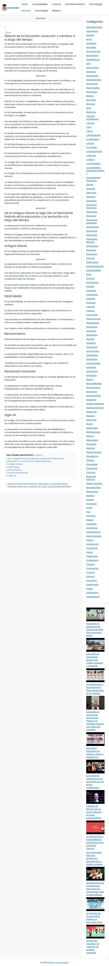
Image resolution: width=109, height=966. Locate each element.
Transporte (92, 568)
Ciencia (90, 123)
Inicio (25, 4)
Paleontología (93, 452)
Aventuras (91, 91)
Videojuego (92, 592)
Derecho (90, 196)
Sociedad (91, 523)
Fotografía (92, 314)
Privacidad (92, 464)
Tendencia (92, 548)
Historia (26, 10)
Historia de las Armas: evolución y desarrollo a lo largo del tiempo (37, 483)
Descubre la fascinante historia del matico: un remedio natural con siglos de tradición (95, 720)
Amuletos (91, 43)
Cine (88, 127)
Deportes (91, 192)
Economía (91, 230)
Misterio (90, 415)
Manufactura (93, 387)
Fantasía (91, 290)
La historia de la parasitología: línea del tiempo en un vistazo (95, 689)
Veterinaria (92, 584)
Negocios (91, 444)
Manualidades (94, 383)
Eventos (90, 278)
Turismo (90, 572)
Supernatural (93, 531)
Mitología (91, 419)
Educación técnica (91, 240)
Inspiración (92, 355)
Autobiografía (93, 79)
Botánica (91, 112)
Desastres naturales (91, 221)
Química (90, 472)
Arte (88, 63)
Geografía (91, 326)
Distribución (92, 226)
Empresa (91, 250)
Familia (90, 286)
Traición (90, 564)
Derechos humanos (91, 206)
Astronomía (92, 67)
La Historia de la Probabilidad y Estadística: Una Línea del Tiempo (94, 842)
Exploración (92, 282)
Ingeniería (91, 347)
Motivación (92, 427)
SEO (88, 511)
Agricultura (92, 31)
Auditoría (91, 71)
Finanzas (91, 302)
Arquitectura (93, 59)
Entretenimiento (75, 4)
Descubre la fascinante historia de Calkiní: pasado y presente (94, 659)
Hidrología (91, 334)
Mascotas (91, 391)
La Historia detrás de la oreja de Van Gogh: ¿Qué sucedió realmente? (39, 486)
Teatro (89, 540)
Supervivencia (93, 535)
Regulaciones (93, 487)
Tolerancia (92, 556)
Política (90, 460)
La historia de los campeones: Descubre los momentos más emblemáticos (95, 888)
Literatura (91, 375)
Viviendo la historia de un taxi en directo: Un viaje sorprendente (94, 812)
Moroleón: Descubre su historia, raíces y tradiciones (95, 753)
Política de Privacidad (58, 962)
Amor (89, 39)
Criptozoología (94, 151)
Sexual (89, 519)
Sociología (92, 527)
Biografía (91, 99)
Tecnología (95, 4)
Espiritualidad (93, 270)
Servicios (91, 515)
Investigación (93, 363)
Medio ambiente (95, 403)
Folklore (90, 310)
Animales (91, 47)
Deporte (90, 188)
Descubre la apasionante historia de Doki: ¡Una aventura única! (94, 629)
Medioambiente (94, 407)
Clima (89, 131)
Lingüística (92, 371)
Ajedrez (90, 35)
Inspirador (91, 359)
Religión (90, 495)
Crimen (90, 143)
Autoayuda (92, 75)
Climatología (93, 135)
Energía (90, 258)
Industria (91, 343)
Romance (91, 503)
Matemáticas (93, 395)
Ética (88, 274)
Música (56, 10)
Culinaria (91, 155)
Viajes (89, 588)
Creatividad (92, 139)
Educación (91, 234)
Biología (90, 103)
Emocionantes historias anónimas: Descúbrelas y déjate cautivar (94, 858)
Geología (91, 330)
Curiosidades (40, 4)
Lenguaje (91, 367)
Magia (89, 379)
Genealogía (92, 322)
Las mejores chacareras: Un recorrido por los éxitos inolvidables (95, 781)
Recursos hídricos (91, 478)
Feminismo (92, 294)
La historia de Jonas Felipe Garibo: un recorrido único (94, 918)
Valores (90, 576)
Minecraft (91, 411)
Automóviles (92, 87)
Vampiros (91, 580)
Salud (89, 507)
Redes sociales (94, 483)
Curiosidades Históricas (93, 179)
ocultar (38, 455)
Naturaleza (92, 440)
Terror (89, 552)
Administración (94, 27)
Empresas (91, 254)
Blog (88, 107)
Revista (90, 499)
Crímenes (91, 147)
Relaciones (92, 491)
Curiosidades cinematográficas (95, 170)
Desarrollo (91, 211)
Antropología (93, 51)
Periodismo (92, 456)
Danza (89, 184)
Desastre (91, 215)
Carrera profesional (92, 118)
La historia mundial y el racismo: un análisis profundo (92, 946)
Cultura (56, 4)
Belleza (90, 95)
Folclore (90, 306)
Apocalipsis (92, 55)
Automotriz (92, 83)
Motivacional (93, 431)
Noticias (90, 448)
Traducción (92, 560)
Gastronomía (93, 318)
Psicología (91, 468)
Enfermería (92, 262)
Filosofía (90, 298)
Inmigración (92, 351)
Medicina (91, 399)
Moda (89, 423)
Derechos (91, 200)
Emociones (92, 246)
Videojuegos (93, 596)
